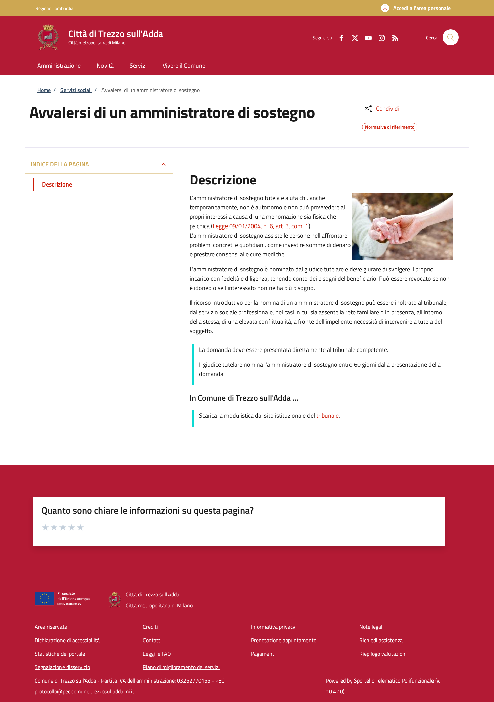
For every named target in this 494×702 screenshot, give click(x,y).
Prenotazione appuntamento (283, 640)
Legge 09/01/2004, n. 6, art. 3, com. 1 (260, 226)
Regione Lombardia (54, 8)
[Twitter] (352, 37)
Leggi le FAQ (157, 654)
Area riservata (51, 627)
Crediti (150, 627)
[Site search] (451, 37)
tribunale (327, 415)
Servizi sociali (76, 90)
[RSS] (392, 37)
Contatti (152, 640)
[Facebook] (338, 37)
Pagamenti (263, 654)
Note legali (371, 627)
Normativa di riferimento (389, 126)
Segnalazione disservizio (62, 667)
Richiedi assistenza (381, 640)
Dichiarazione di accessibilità (67, 640)
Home (44, 90)
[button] (416, 8)
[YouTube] (365, 37)
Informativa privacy (273, 627)
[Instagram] (379, 37)
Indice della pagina (60, 164)
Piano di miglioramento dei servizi (181, 667)
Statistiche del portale (60, 654)
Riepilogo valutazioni (383, 654)
